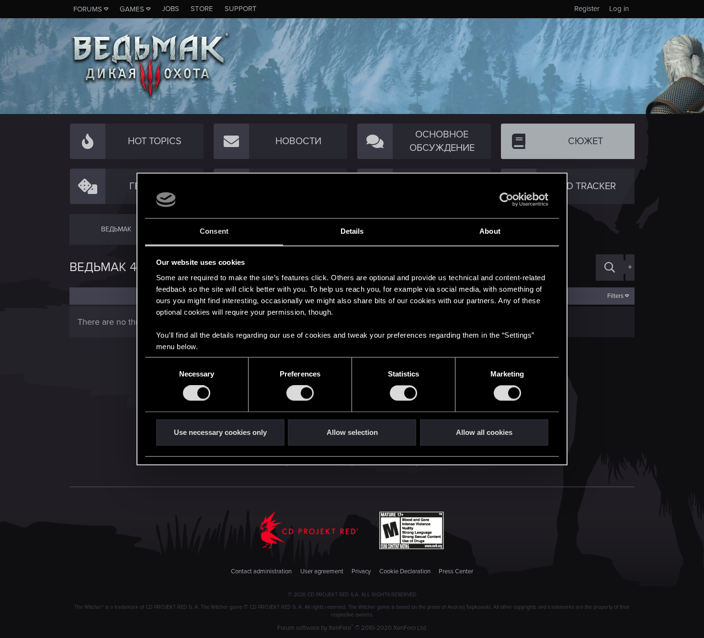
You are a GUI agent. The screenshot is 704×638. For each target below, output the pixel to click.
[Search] (610, 267)
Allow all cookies (484, 432)
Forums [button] (87, 9)
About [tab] (489, 231)
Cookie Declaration (405, 571)
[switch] (300, 393)
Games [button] (132, 9)
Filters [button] (615, 296)
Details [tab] (352, 231)
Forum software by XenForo (352, 628)
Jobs (170, 8)
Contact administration (261, 571)
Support (241, 8)
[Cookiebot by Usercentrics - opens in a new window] (506, 200)
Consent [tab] (214, 231)
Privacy (361, 571)
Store (202, 8)
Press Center (456, 571)
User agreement (321, 571)
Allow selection (352, 432)
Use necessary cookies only (220, 432)
